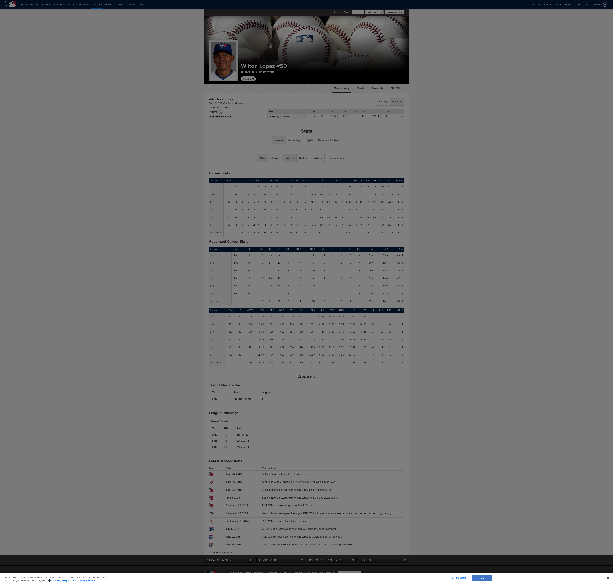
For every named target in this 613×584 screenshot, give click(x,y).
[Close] (607, 577)
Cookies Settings (459, 578)
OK (482, 578)
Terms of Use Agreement (83, 580)
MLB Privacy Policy (58, 580)
